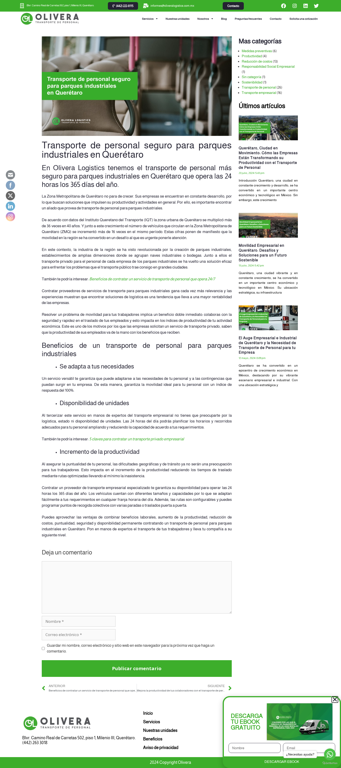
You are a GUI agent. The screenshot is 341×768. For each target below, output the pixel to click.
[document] (170, 384)
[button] (335, 699)
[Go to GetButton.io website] (329, 763)
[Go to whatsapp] (330, 754)
